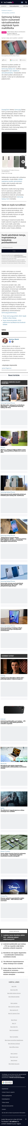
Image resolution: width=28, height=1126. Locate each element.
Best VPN (14, 986)
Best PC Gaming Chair (14, 1013)
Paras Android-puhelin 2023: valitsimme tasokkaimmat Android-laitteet (14, 322)
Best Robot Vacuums (14, 1064)
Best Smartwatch (14, 1030)
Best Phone (14, 1020)
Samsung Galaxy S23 (8, 69)
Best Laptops (14, 1003)
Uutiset (4, 32)
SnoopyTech (6, 109)
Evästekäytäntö (6, 1099)
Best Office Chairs (14, 1047)
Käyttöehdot (5, 1088)
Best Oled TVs (14, 1027)
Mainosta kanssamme (7, 1106)
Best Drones (14, 1060)
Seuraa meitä (15, 60)
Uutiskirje (24, 60)
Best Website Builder (14, 996)
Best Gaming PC (14, 1010)
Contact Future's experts (8, 1092)
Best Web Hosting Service (14, 993)
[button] (2, 2)
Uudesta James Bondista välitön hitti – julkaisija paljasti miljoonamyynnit (14, 937)
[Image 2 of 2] (23, 161)
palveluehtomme (18, 255)
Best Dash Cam (14, 1057)
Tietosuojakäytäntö (7, 1095)
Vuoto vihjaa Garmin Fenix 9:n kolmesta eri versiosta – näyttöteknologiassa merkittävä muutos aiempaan (13, 971)
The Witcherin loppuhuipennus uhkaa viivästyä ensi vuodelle (13, 962)
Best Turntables (14, 1036)
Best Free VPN (14, 990)
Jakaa (5, 60)
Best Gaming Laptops (14, 1006)
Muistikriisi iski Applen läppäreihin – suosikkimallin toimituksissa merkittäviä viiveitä (14, 955)
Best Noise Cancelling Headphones (14, 1040)
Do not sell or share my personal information (13, 1112)
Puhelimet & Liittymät (7, 10)
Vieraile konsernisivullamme (16, 1077)
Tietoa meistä (5, 1102)
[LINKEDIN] (10, 342)
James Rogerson (13, 33)
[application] (14, 141)
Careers (4, 1109)
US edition (13, 1121)
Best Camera (14, 1053)
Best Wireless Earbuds (14, 1043)
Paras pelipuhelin (14, 6)
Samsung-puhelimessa (9, 312)
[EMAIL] (13, 342)
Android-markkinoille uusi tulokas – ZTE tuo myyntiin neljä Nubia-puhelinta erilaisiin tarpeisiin (14, 946)
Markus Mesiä (14, 31)
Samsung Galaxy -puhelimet (8, 12)
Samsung (18, 109)
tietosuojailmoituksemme (20, 257)
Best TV (14, 1023)
